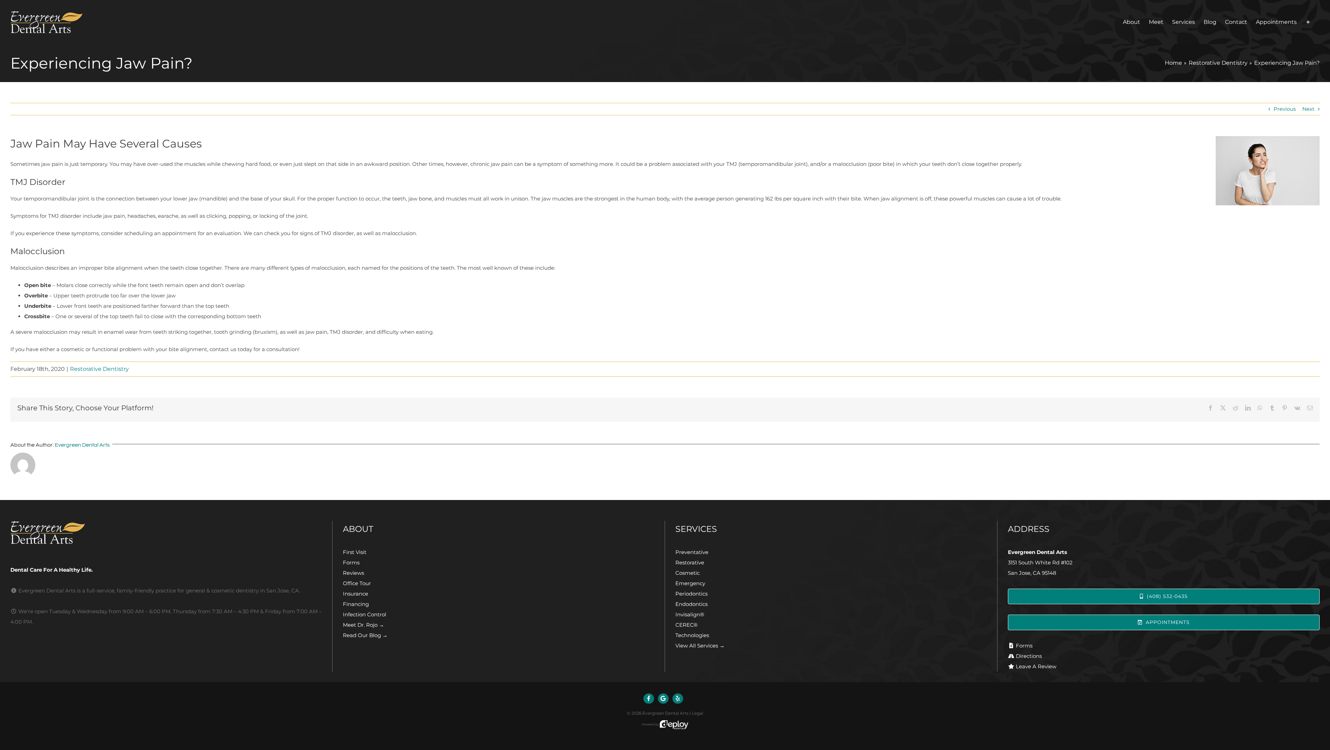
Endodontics (691, 604)
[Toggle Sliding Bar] (1308, 22)
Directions (1029, 656)
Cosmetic (687, 573)
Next (1308, 109)
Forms (351, 562)
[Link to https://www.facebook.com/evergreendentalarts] (648, 698)
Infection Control (364, 614)
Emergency (690, 583)
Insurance (355, 593)
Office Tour (357, 583)
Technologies (692, 635)
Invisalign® (689, 614)
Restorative (689, 562)
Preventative (691, 552)
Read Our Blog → (365, 635)
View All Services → (700, 645)
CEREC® (686, 625)
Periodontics (691, 593)
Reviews (353, 573)
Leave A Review (1036, 666)
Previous (1285, 109)
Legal (697, 713)
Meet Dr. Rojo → (363, 625)
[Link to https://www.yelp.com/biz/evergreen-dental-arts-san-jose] (677, 698)
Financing (356, 604)
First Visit (354, 552)
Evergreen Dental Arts (82, 445)
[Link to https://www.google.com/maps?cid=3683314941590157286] (663, 698)
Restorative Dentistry (99, 369)
